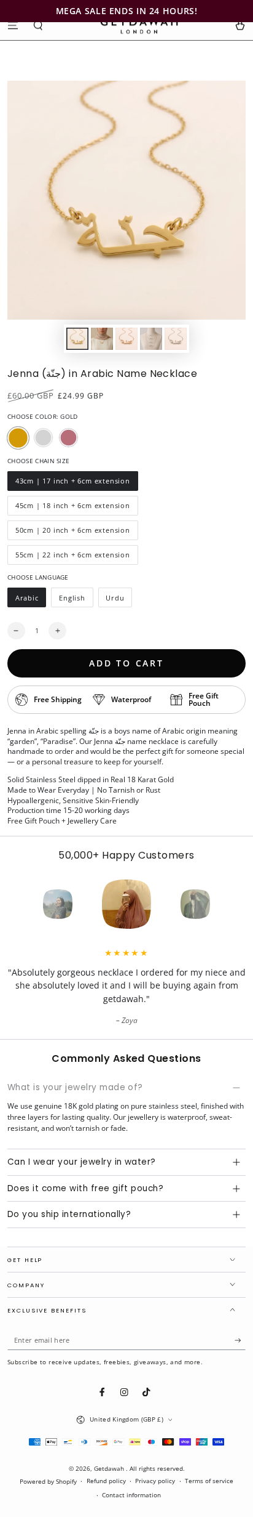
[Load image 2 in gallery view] (101, 339)
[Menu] (13, 25)
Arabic (30, 600)
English (75, 600)
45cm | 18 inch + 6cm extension (72, 508)
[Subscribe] (240, 1340)
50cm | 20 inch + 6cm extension (72, 532)
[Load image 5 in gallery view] (175, 339)
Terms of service (209, 1481)
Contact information (131, 1495)
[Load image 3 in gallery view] (126, 339)
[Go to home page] (139, 25)
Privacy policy (155, 1481)
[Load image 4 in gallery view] (151, 339)
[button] (39, 25)
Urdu (119, 600)
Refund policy (106, 1481)
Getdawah (110, 1469)
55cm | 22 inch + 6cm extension (72, 557)
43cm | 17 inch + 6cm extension (72, 483)
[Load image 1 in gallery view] (77, 339)
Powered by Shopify (48, 1482)
